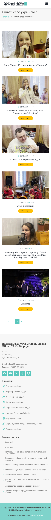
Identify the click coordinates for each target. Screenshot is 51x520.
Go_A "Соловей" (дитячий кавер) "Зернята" (25, 65)
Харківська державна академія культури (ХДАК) (27, 465)
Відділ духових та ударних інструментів (24, 424)
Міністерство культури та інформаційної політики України (27, 480)
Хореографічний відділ (16, 391)
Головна (5, 17)
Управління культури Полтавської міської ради (25, 470)
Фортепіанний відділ (15, 397)
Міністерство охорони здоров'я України (22, 486)
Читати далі (25, 70)
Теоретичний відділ (14, 402)
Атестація (9, 447)
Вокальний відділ (13, 429)
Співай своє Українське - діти (25, 159)
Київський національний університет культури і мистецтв (26, 459)
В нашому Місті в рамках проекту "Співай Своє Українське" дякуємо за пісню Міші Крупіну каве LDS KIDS (25, 255)
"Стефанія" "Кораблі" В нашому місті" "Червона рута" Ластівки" (25, 111)
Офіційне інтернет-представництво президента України (26, 491)
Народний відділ (13, 418)
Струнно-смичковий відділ (18, 408)
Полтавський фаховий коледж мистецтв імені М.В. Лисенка (25, 453)
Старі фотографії (25, 206)
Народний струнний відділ (18, 413)
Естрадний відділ (13, 386)
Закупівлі (9, 442)
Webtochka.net (37, 515)
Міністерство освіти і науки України (20, 475)
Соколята (25, 304)
